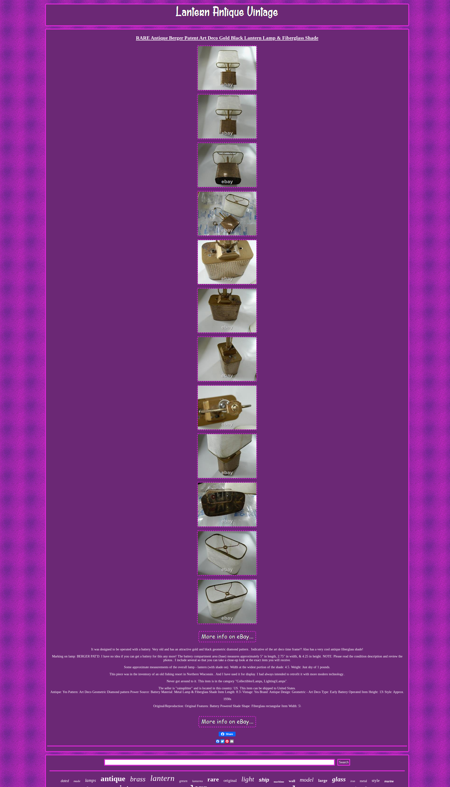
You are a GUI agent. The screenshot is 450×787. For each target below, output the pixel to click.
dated (65, 781)
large (322, 780)
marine (389, 781)
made (77, 781)
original (230, 780)
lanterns (197, 781)
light (247, 779)
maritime (279, 781)
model (307, 780)
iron (352, 781)
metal (363, 781)
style (376, 780)
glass (339, 779)
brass (138, 779)
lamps (90, 780)
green (183, 781)
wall (292, 781)
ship (264, 780)
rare (213, 779)
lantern (162, 778)
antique (113, 778)
